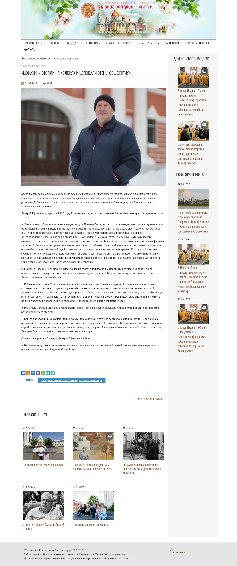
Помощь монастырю (197, 43)
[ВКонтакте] (23, 373)
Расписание (172, 43)
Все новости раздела (150, 398)
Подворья (54, 43)
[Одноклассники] (28, 373)
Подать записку (147, 43)
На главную (29, 58)
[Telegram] (52, 373)
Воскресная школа (117, 43)
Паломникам (92, 43)
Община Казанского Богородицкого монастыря (71, 380)
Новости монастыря (66, 58)
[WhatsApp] (43, 373)
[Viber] (38, 373)
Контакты (30, 50)
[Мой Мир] (33, 373)
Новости (71, 43)
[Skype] (48, 373)
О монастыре (32, 43)
